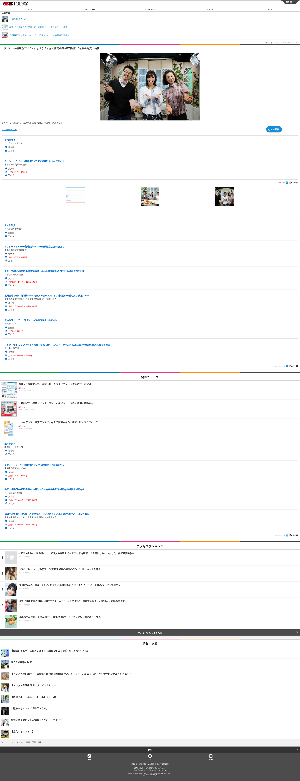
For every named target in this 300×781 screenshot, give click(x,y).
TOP (150, 749)
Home (89, 759)
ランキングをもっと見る (150, 632)
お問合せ (134, 764)
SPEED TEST (150, 9)
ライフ (270, 9)
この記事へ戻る (9, 129)
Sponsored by (280, 183)
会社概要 (151, 764)
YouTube (210, 759)
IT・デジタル (90, 9)
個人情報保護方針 (163, 764)
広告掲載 (142, 764)
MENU (289, 2)
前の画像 (274, 129)
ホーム (30, 9)
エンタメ (210, 9)
